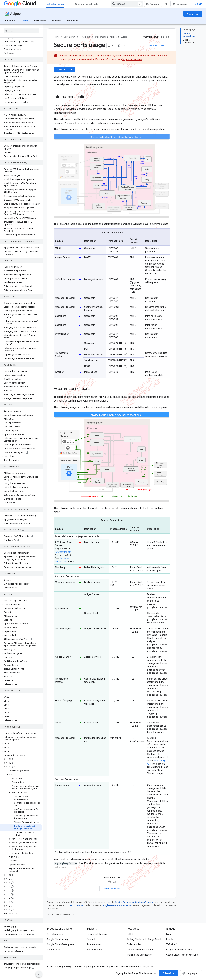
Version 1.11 (64, 69)
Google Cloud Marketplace (60, 944)
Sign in (198, 4)
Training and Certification (139, 954)
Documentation (71, 37)
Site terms (80, 966)
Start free (192, 13)
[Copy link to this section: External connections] (93, 389)
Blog (168, 934)
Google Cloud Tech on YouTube (182, 954)
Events (169, 939)
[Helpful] (162, 36)
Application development (94, 37)
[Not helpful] (167, 36)
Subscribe (168, 973)
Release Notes (94, 944)
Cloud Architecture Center (140, 949)
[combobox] (127, 4)
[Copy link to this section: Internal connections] (92, 97)
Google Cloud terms (98, 966)
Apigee (15, 14)
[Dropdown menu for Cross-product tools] (102, 4)
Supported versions (132, 59)
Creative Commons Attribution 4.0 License (134, 902)
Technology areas (55, 3)
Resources (72, 20)
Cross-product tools (86, 3)
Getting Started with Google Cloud (144, 939)
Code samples (134, 944)
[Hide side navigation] (39, 974)
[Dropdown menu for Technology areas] (68, 4)
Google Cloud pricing (57, 939)
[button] (21, 45)
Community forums (97, 934)
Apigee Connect (62, 552)
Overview (9, 20)
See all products (55, 934)
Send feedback (157, 45)
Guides (24, 20)
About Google (54, 966)
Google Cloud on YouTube (179, 949)
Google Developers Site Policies (117, 905)
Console (154, 3)
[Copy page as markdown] (119, 45)
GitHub (130, 934)
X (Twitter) (171, 944)
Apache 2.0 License (74, 905)
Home (56, 37)
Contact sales (54, 949)
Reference (40, 20)
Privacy (67, 966)
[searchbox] (21, 30)
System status (94, 949)
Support (56, 20)
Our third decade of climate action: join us (132, 966)
